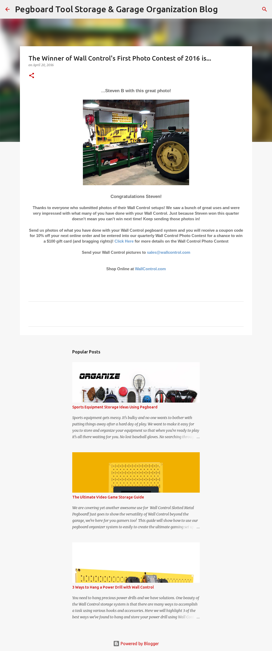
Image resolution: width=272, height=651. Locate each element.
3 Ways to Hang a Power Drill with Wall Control (113, 587)
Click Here (124, 241)
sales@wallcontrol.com (168, 252)
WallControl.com (150, 269)
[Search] (225, 9)
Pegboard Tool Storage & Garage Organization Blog (116, 9)
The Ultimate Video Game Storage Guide (108, 497)
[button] (31, 75)
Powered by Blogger (139, 643)
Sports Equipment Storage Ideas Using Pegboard (115, 407)
